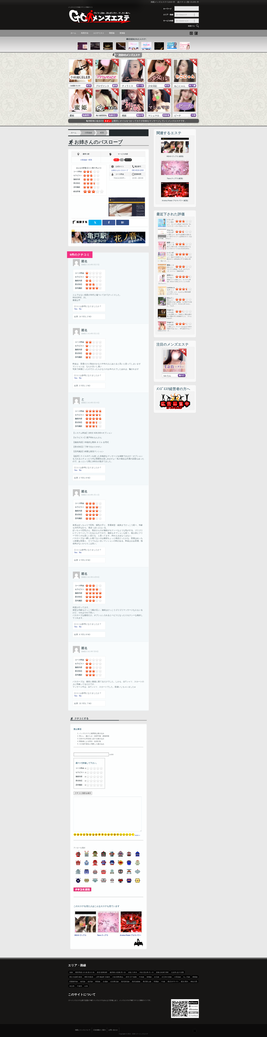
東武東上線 (147, 981)
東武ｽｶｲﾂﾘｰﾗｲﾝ (173, 981)
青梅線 (149, 977)
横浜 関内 (184, 981)
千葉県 (79, 986)
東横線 (194, 977)
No (80, 309)
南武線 (82, 981)
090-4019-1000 (138, 170)
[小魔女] (95, 46)
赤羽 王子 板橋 (131, 977)
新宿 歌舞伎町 (102, 972)
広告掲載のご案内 (99, 1030)
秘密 (168, 243)
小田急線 (88, 133)
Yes (75, 309)
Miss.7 (169, 298)
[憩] (82, 46)
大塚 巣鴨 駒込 (117, 977)
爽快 (168, 265)
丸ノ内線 (186, 977)
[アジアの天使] (172, 46)
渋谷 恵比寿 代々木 (146, 972)
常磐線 (156, 981)
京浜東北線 (114, 981)
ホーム (73, 33)
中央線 (141, 977)
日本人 (116, 160)
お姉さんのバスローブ (98, 142)
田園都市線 (73, 981)
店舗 (121, 160)
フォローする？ (195, 1031)
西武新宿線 (125, 981)
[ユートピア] (108, 46)
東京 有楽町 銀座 (75, 977)
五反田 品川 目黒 (177, 972)
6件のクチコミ (80, 254)
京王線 (156, 977)
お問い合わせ (113, 1030)
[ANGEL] (159, 46)
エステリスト (98, 33)
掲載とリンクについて (82, 1030)
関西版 (112, 33)
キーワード (167, 9)
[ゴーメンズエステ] (99, 21)
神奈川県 (194, 981)
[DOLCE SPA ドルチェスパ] (146, 46)
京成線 (105, 981)
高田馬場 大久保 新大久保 (84, 972)
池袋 (71, 972)
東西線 (97, 981)
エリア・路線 (168, 15)
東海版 (122, 33)
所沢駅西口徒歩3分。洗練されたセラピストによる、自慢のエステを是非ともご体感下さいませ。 (136, 122)
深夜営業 (128, 160)
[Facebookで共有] (108, 222)
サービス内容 (168, 21)
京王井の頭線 (167, 977)
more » (137, 835)
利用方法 (84, 33)
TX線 (163, 981)
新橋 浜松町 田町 (162, 972)
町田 (102, 133)
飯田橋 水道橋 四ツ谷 (118, 972)
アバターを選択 (79, 848)
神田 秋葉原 (88, 977)
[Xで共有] (95, 222)
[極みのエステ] (133, 46)
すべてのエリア (181, 15)
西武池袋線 (136, 981)
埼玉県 (71, 986)
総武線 (90, 981)
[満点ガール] (185, 46)
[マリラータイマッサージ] (121, 46)
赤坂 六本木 (132, 972)
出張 (86, 986)
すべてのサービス (182, 21)
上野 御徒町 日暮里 (103, 977)
